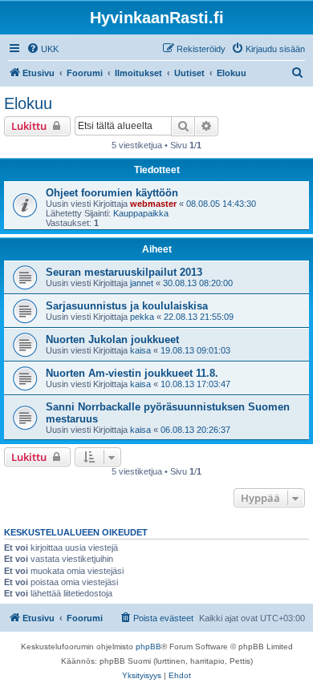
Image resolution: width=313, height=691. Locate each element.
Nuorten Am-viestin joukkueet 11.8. (132, 373)
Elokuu (28, 103)
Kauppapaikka (141, 213)
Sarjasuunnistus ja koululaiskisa (127, 306)
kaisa (140, 350)
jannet (141, 283)
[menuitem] (42, 49)
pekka (142, 316)
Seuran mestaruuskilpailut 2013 (124, 272)
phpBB (148, 646)
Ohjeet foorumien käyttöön (112, 193)
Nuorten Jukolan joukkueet (112, 339)
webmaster (153, 203)
